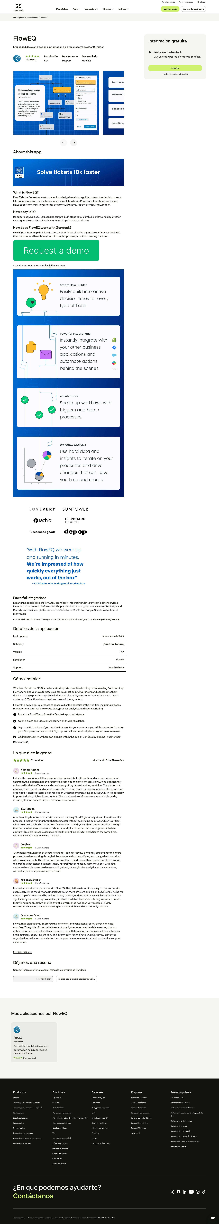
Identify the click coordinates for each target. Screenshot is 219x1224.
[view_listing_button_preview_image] (56, 103)
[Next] (73, 142)
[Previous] (63, 142)
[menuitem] (201, 2)
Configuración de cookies (69, 1218)
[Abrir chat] (213, 1218)
